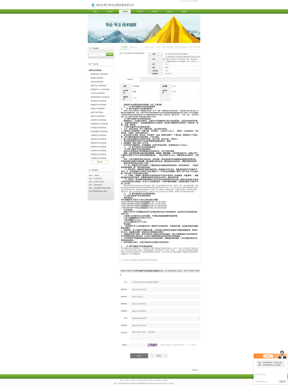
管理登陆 (165, 380)
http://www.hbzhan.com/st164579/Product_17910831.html (142, 260)
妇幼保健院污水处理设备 (99, 131)
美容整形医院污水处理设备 (100, 97)
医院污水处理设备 (95, 70)
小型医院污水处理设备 (98, 158)
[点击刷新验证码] (152, 345)
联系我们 (195, 1)
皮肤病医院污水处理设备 (99, 74)
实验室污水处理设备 (98, 108)
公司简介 (110, 11)
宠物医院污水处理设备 (98, 105)
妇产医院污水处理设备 (98, 127)
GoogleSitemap (157, 383)
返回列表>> (195, 370)
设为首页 (189, 1)
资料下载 (146, 380)
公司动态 (140, 11)
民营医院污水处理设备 (98, 147)
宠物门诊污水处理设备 (98, 85)
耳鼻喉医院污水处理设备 (99, 124)
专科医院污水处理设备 (98, 101)
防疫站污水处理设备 (98, 116)
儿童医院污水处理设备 (98, 135)
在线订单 (169, 11)
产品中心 (158, 47)
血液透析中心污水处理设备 (100, 89)
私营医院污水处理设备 (98, 154)
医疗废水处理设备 (97, 82)
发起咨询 (282, 381)
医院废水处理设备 (97, 78)
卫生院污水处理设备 (98, 93)
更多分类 (99, 162)
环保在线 (171, 383)
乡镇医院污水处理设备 (98, 120)
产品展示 (125, 11)
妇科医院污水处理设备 (98, 139)
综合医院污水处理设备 (98, 150)
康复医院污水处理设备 (98, 143)
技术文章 (154, 11)
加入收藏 (182, 1)
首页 (95, 11)
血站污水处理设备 (97, 112)
